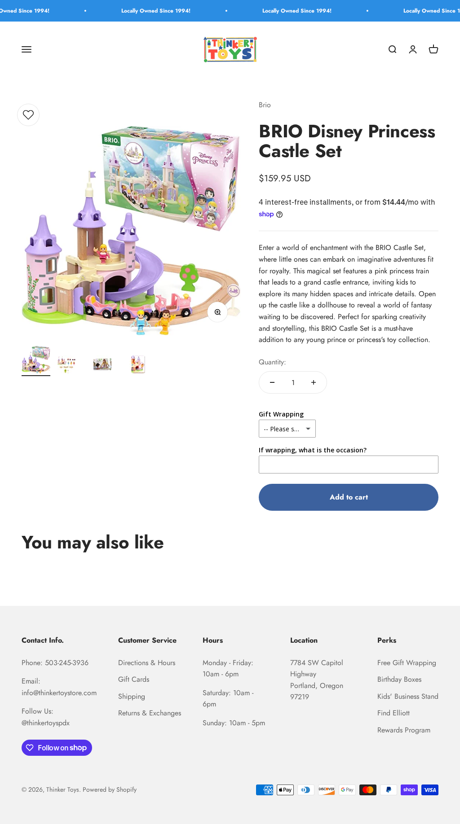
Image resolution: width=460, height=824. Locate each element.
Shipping (131, 696)
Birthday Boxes (399, 679)
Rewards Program (403, 730)
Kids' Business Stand (407, 696)
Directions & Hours (146, 662)
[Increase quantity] (314, 382)
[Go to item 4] (143, 365)
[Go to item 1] (36, 361)
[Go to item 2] (72, 365)
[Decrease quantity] (272, 382)
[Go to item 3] (107, 365)
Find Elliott (393, 713)
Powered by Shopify (110, 789)
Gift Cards (133, 679)
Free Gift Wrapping (406, 662)
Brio (265, 105)
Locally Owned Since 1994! (144, 11)
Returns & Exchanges (149, 713)
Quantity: (272, 362)
